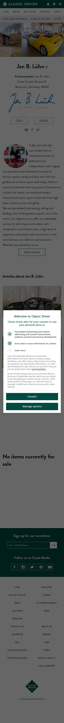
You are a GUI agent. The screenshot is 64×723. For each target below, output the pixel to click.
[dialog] (32, 361)
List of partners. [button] (39, 369)
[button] (32, 350)
